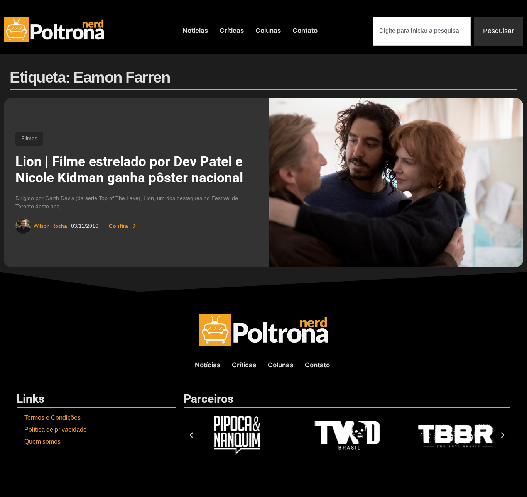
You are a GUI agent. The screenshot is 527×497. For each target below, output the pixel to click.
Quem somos (42, 441)
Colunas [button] (268, 30)
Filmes (29, 138)
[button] (191, 435)
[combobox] (422, 31)
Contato (305, 30)
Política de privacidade (55, 429)
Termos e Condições (52, 417)
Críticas (232, 30)
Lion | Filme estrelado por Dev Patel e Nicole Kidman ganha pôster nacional (129, 170)
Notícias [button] (195, 30)
